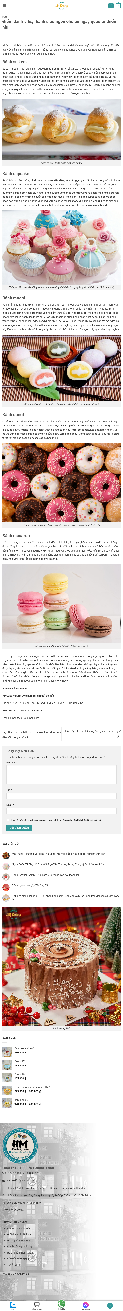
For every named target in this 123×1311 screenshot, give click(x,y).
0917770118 (12, 1173)
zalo (12, 1309)
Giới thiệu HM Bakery (19, 1234)
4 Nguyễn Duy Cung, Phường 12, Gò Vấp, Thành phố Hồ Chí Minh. (54, 1195)
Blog (4, 17)
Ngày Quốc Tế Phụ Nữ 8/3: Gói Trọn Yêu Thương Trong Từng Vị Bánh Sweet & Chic (59, 864)
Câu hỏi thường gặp (18, 1258)
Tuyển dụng (13, 1264)
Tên (9, 790)
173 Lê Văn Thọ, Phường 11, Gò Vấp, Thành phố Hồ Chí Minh (51, 1188)
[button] (4, 5)
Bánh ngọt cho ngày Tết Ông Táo (30, 885)
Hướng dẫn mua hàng (19, 1240)
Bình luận (11, 762)
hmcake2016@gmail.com (24, 717)
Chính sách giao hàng (19, 1246)
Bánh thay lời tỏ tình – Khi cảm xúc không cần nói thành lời (45, 875)
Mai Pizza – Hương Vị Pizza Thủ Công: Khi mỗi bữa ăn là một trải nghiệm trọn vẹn (58, 853)
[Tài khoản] (111, 5)
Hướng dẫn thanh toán (20, 1252)
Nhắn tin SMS (37, 1309)
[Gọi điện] (61, 1304)
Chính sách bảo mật (18, 1228)
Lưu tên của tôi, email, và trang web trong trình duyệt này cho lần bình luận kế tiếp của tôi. (56, 820)
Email (10, 805)
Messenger (86, 1309)
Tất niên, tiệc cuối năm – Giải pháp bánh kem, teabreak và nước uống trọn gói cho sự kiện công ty (66, 897)
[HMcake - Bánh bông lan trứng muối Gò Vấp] (61, 5)
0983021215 (33, 1173)
